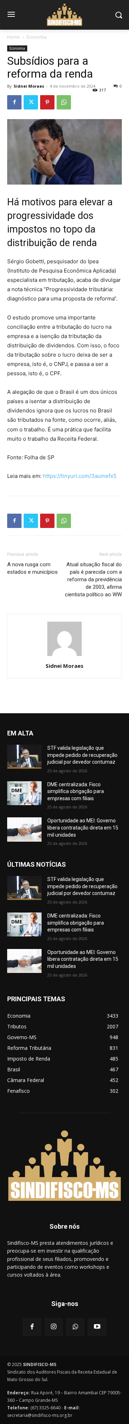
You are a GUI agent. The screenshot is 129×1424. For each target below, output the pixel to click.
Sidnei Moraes (29, 86)
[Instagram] (54, 1327)
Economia (37, 37)
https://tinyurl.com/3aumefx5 (79, 476)
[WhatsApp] (64, 102)
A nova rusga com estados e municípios (32, 568)
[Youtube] (97, 1327)
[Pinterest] (47, 102)
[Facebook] (14, 102)
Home (13, 37)
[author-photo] (64, 656)
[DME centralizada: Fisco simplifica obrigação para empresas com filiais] (24, 793)
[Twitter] (31, 102)
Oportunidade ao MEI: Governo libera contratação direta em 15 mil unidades (82, 827)
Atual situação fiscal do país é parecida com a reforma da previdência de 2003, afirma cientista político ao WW (93, 579)
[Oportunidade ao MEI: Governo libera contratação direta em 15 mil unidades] (24, 829)
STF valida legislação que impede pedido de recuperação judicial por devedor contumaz (82, 755)
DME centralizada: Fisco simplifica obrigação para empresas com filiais (75, 791)
